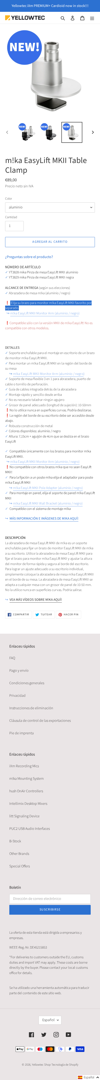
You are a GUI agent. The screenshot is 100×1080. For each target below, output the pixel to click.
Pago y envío (19, 670)
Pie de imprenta (21, 733)
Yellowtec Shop (41, 1065)
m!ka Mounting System (26, 778)
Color (8, 198)
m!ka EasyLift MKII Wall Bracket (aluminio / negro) (48, 503)
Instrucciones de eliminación (31, 708)
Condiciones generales (26, 683)
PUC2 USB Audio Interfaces (29, 828)
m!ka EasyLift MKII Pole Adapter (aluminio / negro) (48, 488)
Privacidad (17, 695)
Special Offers (19, 866)
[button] (88, 1077)
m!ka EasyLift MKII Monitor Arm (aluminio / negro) (45, 461)
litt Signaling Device (24, 816)
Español (48, 1019)
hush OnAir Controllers (26, 791)
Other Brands (19, 853)
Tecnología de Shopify (64, 1065)
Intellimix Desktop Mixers (28, 803)
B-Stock (15, 841)
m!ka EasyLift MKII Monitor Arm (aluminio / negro (44, 313)
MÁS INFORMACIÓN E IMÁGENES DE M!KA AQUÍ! (44, 518)
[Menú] (92, 18)
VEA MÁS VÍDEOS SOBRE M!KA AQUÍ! (36, 599)
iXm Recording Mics (24, 766)
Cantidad (11, 217)
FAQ (12, 658)
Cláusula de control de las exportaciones (40, 720)
